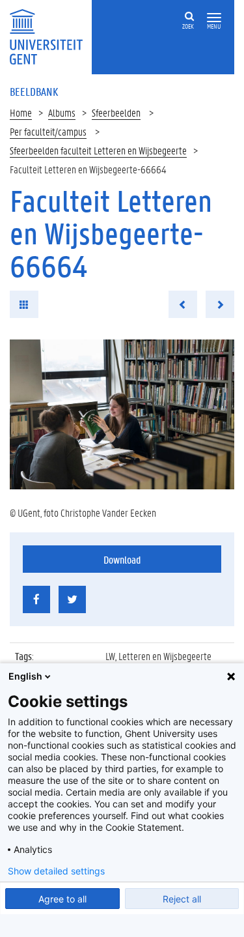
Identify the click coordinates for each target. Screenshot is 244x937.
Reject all (182, 898)
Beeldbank (34, 91)
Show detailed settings (56, 871)
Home (21, 112)
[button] (214, 18)
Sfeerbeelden (116, 112)
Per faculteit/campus (48, 131)
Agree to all (62, 898)
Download (122, 559)
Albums (61, 112)
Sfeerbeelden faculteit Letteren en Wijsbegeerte (98, 150)
